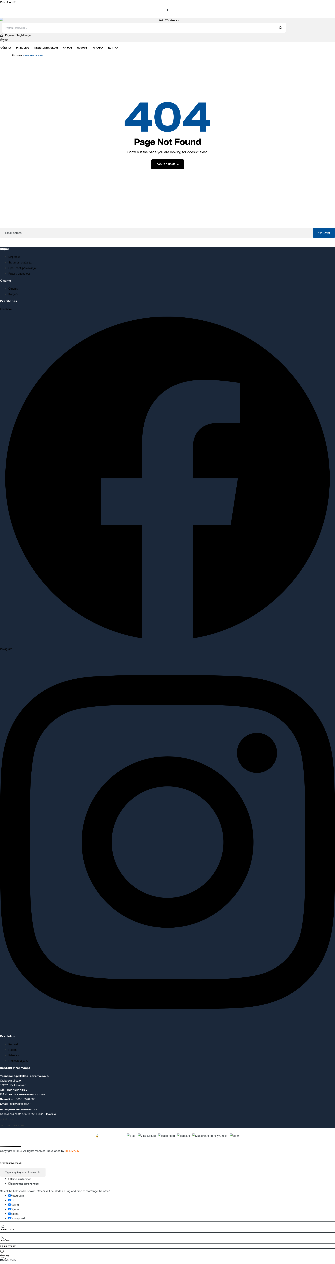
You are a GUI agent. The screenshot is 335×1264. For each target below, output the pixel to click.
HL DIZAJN (72, 1151)
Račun (5, 1240)
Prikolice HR (8, 2)
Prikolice (7, 1229)
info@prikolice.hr (19, 1104)
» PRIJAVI (324, 232)
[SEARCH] (281, 28)
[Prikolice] (3, 1225)
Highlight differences (25, 1183)
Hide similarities (21, 1179)
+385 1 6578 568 (24, 1099)
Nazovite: (27, 55)
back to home (166, 164)
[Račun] (2, 1237)
